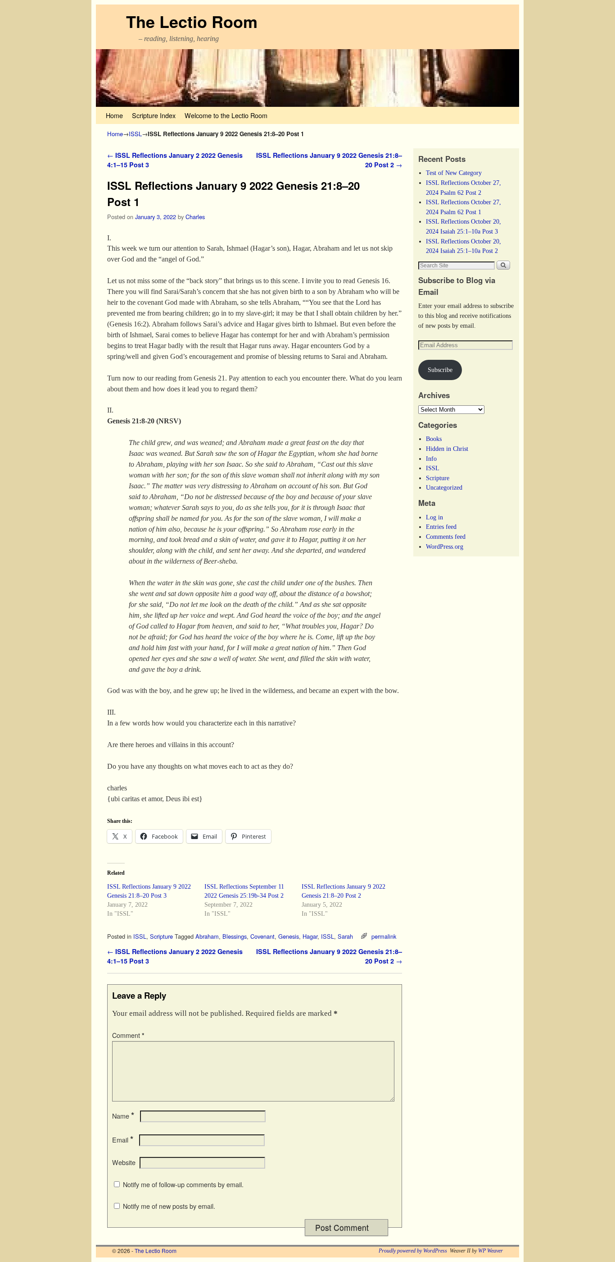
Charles (195, 216)
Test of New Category (454, 172)
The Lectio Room (192, 21)
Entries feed (441, 526)
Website (124, 1162)
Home (114, 115)
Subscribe (440, 369)
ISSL (135, 133)
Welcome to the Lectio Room (226, 115)
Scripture (161, 936)
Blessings (234, 936)
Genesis (288, 936)
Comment (128, 1035)
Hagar (310, 936)
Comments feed (446, 536)
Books (434, 438)
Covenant (262, 936)
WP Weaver (490, 1251)
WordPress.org (444, 546)
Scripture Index (154, 115)
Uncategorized (444, 487)
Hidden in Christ (447, 448)
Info (431, 458)
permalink (383, 936)
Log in (434, 517)
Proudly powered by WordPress (413, 1251)
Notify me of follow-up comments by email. (183, 1184)
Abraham (207, 936)
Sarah (345, 936)
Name (123, 1115)
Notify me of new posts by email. (169, 1206)
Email (122, 1139)
